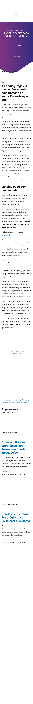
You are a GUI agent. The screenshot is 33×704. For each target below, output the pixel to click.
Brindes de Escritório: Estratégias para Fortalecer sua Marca (16, 517)
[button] (16, 14)
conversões (7, 235)
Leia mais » (5, 471)
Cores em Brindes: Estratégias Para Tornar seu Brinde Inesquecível (14, 447)
